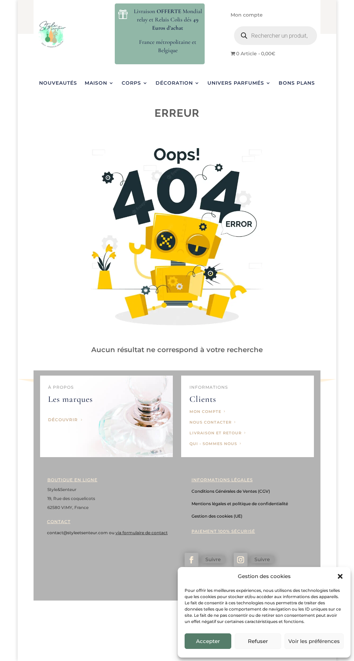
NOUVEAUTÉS (58, 83)
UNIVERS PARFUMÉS (235, 83)
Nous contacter (210, 422)
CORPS (131, 83)
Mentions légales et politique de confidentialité (240, 503)
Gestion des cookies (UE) (217, 516)
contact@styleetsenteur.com (78, 532)
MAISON (96, 83)
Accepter (208, 641)
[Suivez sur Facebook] (191, 560)
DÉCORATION (174, 83)
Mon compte (247, 15)
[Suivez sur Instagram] (241, 560)
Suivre (213, 559)
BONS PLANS (297, 83)
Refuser (258, 641)
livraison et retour (215, 433)
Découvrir (63, 419)
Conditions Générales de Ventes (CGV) (231, 491)
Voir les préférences (314, 641)
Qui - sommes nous (213, 443)
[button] (340, 576)
